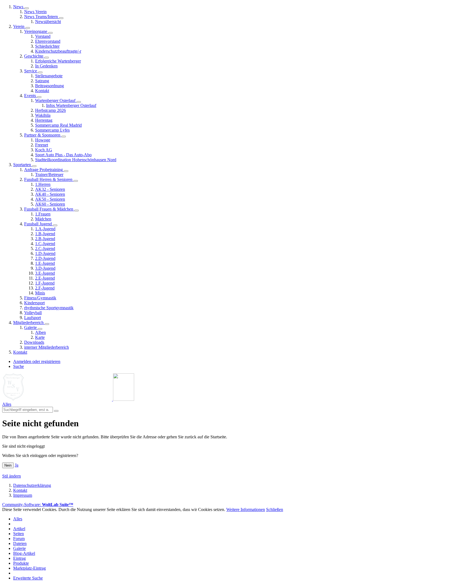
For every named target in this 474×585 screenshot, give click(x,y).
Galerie (19, 548)
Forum (19, 538)
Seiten (18, 533)
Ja (16, 465)
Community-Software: (37, 504)
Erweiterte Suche (28, 578)
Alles (17, 518)
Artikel (19, 528)
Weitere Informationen (245, 509)
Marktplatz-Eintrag (29, 568)
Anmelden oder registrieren (36, 361)
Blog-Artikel (24, 553)
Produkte (21, 563)
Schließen (274, 509)
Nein (8, 465)
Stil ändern (11, 476)
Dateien (20, 543)
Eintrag (19, 558)
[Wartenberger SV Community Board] (68, 399)
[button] (26, 8)
